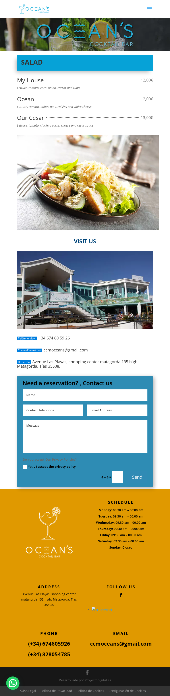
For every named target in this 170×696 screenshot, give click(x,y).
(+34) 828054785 (49, 654)
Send (137, 477)
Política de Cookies (90, 691)
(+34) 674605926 (49, 643)
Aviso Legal (28, 691)
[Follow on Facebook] (120, 595)
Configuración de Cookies (127, 691)
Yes (52, 466)
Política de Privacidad (56, 691)
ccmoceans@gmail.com (121, 643)
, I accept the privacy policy (55, 466)
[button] (12, 683)
